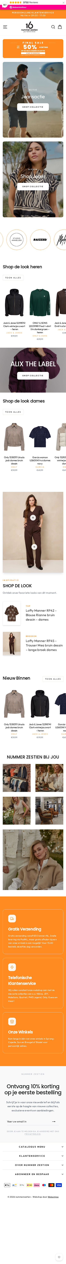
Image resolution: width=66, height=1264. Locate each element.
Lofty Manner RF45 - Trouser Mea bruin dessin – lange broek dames (44, 645)
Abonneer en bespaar (32, 1174)
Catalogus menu (32, 1146)
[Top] (33, 518)
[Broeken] (34, 547)
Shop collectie (33, 375)
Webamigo (53, 1197)
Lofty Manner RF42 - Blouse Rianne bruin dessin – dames (41, 614)
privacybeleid (33, 1134)
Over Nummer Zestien (32, 1165)
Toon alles (13, 277)
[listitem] (27, 239)
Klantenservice (32, 1155)
